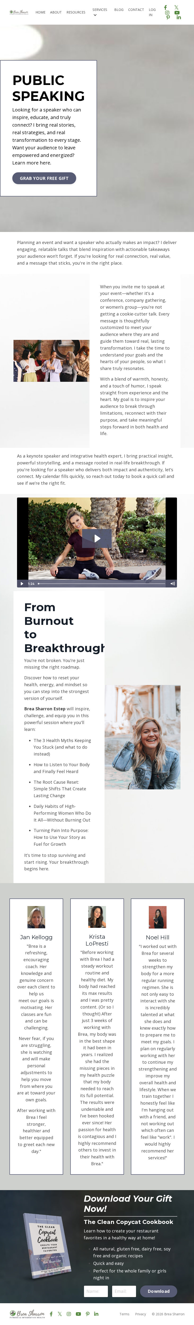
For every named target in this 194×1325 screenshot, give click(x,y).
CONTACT (136, 9)
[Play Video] (21, 584)
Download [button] (159, 1291)
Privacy (140, 1314)
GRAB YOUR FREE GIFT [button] (44, 178)
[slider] (102, 584)
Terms (124, 1314)
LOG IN (152, 12)
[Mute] (172, 584)
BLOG (118, 9)
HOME (40, 12)
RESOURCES (75, 12)
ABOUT (56, 12)
